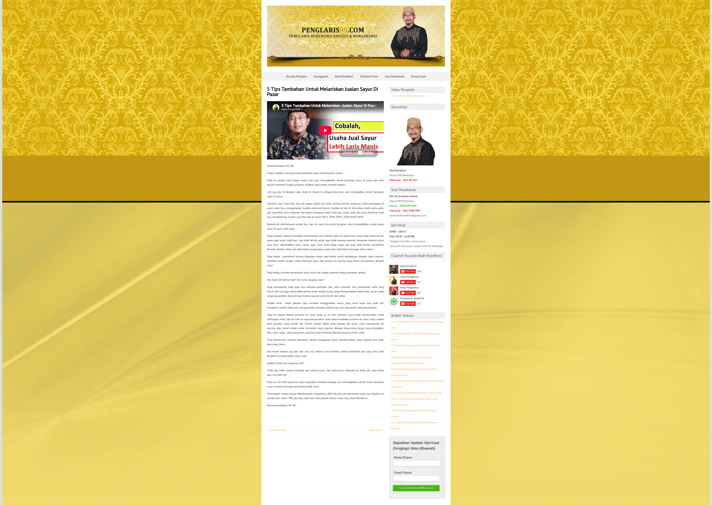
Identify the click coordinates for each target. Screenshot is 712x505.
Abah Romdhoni (344, 76)
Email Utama (403, 472)
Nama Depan (403, 457)
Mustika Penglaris (296, 76)
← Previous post (276, 430)
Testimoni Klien (369, 76)
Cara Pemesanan (394, 76)
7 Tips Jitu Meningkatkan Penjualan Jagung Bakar (416, 392)
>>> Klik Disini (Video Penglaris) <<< (409, 95)
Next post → (377, 430)
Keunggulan (321, 76)
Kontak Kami (418, 76)
